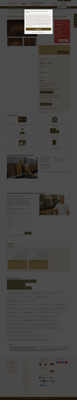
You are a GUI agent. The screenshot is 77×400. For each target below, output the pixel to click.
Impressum (34, 32)
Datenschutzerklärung (41, 32)
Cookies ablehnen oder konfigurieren (42, 23)
